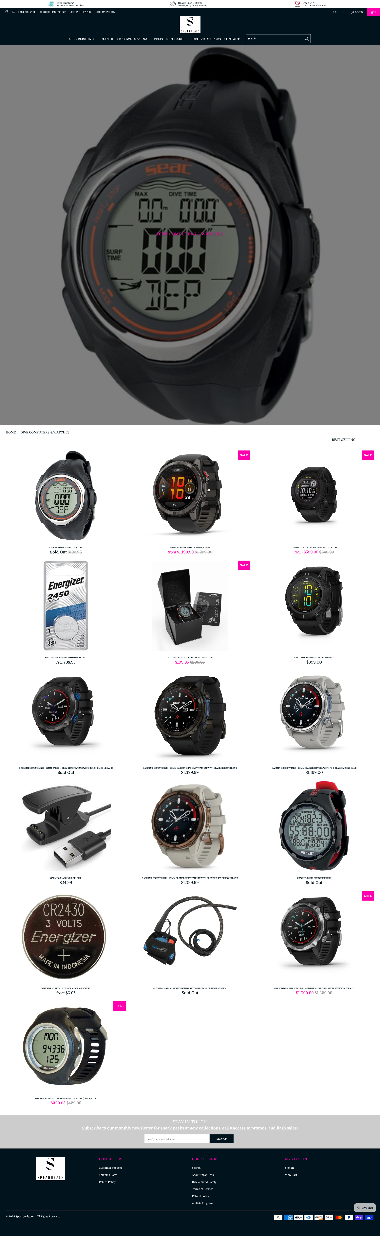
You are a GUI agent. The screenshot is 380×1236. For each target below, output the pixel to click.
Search (196, 1167)
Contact (232, 39)
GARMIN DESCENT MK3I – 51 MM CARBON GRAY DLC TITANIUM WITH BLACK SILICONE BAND (66, 717)
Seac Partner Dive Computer (66, 496)
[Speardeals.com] (190, 24)
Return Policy (105, 12)
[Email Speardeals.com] (13, 12)
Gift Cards (175, 39)
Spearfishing (82, 39)
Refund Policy (200, 1196)
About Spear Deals (203, 1174)
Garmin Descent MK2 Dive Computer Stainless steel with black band (314, 937)
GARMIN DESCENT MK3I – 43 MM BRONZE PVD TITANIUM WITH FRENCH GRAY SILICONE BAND (190, 827)
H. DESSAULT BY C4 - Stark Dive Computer (190, 607)
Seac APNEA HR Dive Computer (314, 827)
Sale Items (153, 39)
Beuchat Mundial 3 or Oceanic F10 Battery (66, 937)
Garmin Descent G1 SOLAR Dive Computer (314, 496)
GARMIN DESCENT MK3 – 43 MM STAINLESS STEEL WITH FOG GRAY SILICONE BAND (314, 717)
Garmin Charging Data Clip (66, 827)
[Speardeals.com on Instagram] (6, 12)
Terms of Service (202, 1188)
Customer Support (53, 12)
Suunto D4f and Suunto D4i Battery (66, 607)
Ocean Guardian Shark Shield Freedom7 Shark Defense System (190, 937)
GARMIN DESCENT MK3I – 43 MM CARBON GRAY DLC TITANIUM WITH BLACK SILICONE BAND (190, 717)
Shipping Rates (80, 12)
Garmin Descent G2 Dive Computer (314, 607)
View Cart (291, 1174)
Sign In (289, 1167)
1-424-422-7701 (26, 12)
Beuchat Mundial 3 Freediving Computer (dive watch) (66, 1047)
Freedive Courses (204, 39)
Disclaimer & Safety (204, 1182)
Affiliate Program (202, 1203)
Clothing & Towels (119, 39)
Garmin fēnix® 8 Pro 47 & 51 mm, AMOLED (190, 496)
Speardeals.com (25, 1216)
